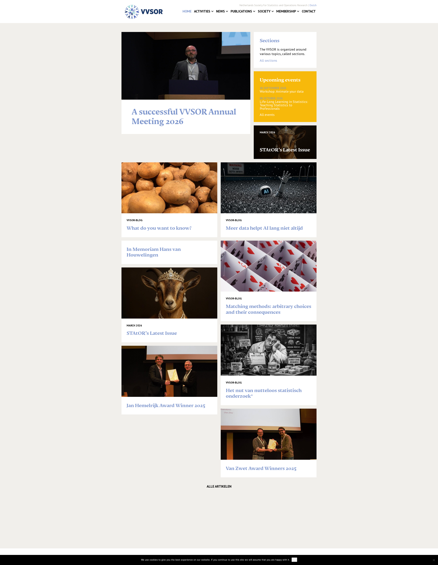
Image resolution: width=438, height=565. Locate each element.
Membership (286, 11)
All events (267, 114)
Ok (294, 559)
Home (187, 11)
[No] (433, 560)
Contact (309, 11)
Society (264, 11)
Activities (202, 11)
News (220, 11)
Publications (241, 11)
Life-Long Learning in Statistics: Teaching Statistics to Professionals (284, 103)
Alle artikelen (219, 486)
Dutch (313, 5)
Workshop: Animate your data (282, 89)
